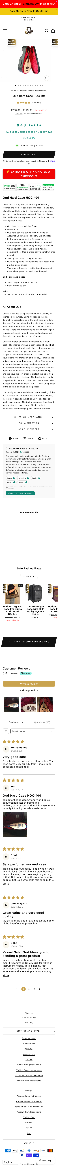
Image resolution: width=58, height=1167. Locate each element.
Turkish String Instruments (29, 1065)
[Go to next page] (40, 989)
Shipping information (29, 417)
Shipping (18, 113)
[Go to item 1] (11, 704)
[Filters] (6, 731)
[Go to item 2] (28, 704)
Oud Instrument (29, 1044)
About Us (29, 1013)
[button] (24, 103)
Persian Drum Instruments (29, 1112)
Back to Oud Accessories (31, 642)
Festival (29, 1122)
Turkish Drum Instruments (29, 1081)
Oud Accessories (38, 91)
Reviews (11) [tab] (16, 722)
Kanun (29, 1128)
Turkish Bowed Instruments (29, 1070)
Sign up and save (28, 1031)
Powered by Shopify (29, 1164)
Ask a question (29, 423)
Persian (29, 1091)
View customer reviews (20, 493)
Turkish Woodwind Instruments (29, 1075)
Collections (23, 91)
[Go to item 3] (45, 704)
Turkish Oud (29, 1117)
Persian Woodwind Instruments (29, 1107)
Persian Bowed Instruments (29, 1101)
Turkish (29, 1059)
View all (29, 576)
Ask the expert (29, 429)
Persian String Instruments (29, 1096)
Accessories (29, 1054)
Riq (29, 1133)
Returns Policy (29, 1018)
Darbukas (28, 1049)
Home (14, 91)
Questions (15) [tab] (42, 722)
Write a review (29, 684)
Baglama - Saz (29, 1038)
